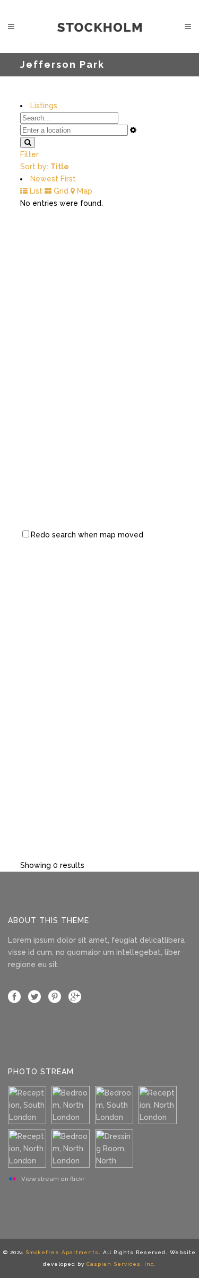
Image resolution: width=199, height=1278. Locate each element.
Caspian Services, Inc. (121, 1264)
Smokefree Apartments (62, 1252)
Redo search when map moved (87, 535)
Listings (43, 105)
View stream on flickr (52, 1179)
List (35, 191)
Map (83, 191)
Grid (59, 191)
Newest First (53, 179)
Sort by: (44, 166)
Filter (29, 154)
